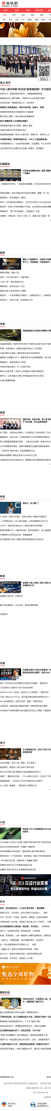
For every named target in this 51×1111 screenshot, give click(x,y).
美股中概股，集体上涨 (9, 272)
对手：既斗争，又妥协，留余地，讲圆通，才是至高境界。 (25, 917)
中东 (10, 20)
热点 (2, 82)
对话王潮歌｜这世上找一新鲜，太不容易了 (18, 762)
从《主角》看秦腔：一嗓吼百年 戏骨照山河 (18, 785)
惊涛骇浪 (45, 926)
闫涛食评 (4, 614)
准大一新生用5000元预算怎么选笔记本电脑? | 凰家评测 (23, 683)
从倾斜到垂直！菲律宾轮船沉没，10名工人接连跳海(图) (23, 139)
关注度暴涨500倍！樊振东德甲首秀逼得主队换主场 (21, 539)
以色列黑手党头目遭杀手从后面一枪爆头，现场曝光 (22, 148)
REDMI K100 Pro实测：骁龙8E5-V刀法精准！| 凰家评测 (24, 692)
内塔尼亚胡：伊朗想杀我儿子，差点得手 (17, 102)
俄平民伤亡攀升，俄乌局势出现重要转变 (17, 116)
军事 (2, 324)
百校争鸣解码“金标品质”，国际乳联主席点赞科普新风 (22, 851)
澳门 (4, 20)
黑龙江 (43, 20)
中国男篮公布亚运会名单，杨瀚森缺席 (16, 534)
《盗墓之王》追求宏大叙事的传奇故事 (16, 949)
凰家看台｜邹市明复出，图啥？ (13, 197)
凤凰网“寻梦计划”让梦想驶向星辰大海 (16, 865)
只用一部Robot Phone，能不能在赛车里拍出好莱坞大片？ (25, 697)
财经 (17, 10)
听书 (2, 901)
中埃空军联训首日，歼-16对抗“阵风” (15, 366)
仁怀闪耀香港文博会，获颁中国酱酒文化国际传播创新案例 (25, 446)
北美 (16, 20)
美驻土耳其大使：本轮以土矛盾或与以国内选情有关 (22, 371)
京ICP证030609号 (40, 1092)
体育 (2, 496)
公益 (2, 822)
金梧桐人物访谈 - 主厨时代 (11, 596)
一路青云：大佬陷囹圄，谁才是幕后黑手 (17, 940)
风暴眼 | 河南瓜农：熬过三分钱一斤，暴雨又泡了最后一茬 (25, 216)
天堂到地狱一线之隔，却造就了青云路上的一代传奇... (22, 921)
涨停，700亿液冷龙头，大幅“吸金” (14, 277)
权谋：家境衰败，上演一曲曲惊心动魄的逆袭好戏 (21, 935)
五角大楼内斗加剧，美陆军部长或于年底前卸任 (20, 353)
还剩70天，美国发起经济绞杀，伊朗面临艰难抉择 (21, 93)
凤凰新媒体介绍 (6, 1077)
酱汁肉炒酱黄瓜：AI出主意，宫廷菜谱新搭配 (19, 605)
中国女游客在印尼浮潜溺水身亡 (13, 130)
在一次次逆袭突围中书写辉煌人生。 (15, 944)
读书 (2, 742)
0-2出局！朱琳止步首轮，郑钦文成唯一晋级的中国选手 (23, 516)
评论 (14, 15)
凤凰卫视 (39, 10)
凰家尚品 (5, 992)
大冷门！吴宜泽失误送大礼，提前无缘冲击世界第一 (22, 525)
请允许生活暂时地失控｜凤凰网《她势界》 (18, 846)
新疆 (36, 20)
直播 (4, 15)
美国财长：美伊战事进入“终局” (13, 362)
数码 (42, 15)
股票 (32, 15)
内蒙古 (29, 20)
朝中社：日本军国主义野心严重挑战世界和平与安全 (22, 375)
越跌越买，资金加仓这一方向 (12, 286)
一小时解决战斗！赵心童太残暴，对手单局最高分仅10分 (24, 521)
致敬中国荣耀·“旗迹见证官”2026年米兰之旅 (18, 455)
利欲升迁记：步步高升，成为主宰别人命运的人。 (21, 912)
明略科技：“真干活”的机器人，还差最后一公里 (19, 211)
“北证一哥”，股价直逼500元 (12, 281)
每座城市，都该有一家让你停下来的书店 (17, 767)
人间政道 (36, 931)
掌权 (45, 912)
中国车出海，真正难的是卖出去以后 (16, 74)
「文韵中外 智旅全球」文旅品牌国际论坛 (17, 450)
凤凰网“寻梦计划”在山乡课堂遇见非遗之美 (18, 869)
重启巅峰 (40, 908)
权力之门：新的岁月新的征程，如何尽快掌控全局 (21, 953)
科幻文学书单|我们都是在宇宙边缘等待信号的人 (20, 771)
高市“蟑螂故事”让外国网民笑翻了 (14, 121)
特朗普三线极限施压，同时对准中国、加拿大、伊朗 (22, 107)
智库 (23, 15)
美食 (2, 576)
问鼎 (49, 921)
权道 (34, 944)
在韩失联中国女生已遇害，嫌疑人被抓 (16, 125)
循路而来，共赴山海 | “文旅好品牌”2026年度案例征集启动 (25, 437)
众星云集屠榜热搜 (7, 380)
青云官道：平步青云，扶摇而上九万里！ (17, 958)
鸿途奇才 (40, 940)
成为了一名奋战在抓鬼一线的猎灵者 (15, 931)
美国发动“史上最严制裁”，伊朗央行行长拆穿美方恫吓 (22, 98)
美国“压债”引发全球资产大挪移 (13, 290)
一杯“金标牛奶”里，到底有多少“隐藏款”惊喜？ (19, 860)
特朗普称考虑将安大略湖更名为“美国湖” (17, 112)
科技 (28, 10)
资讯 (5, 10)
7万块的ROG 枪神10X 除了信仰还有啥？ (17, 687)
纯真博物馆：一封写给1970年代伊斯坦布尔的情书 (21, 781)
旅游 (2, 412)
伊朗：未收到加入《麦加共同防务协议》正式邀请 (21, 348)
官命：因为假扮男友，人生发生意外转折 (17, 908)
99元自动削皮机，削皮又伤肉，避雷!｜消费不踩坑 (21, 701)
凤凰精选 (5, 164)
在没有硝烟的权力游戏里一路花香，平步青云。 (20, 926)
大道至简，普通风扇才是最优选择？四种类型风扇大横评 (24, 706)
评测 (2, 663)
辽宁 (22, 20)
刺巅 (36, 949)
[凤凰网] (9, 6)
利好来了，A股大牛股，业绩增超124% (16, 300)
